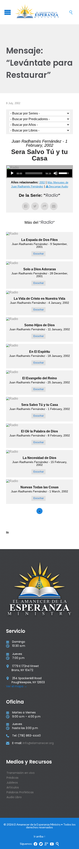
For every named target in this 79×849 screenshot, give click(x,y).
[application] (39, 173)
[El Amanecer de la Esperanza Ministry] (41, 12)
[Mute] (55, 173)
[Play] (12, 173)
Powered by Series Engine (39, 522)
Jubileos (12, 783)
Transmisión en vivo (20, 773)
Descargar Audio (58, 186)
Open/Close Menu (7, 12)
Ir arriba (38, 836)
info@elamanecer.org (38, 743)
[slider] (33, 173)
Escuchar (38, 253)
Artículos (12, 787)
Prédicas (12, 778)
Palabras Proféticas (20, 792)
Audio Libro (14, 797)
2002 (42, 182)
